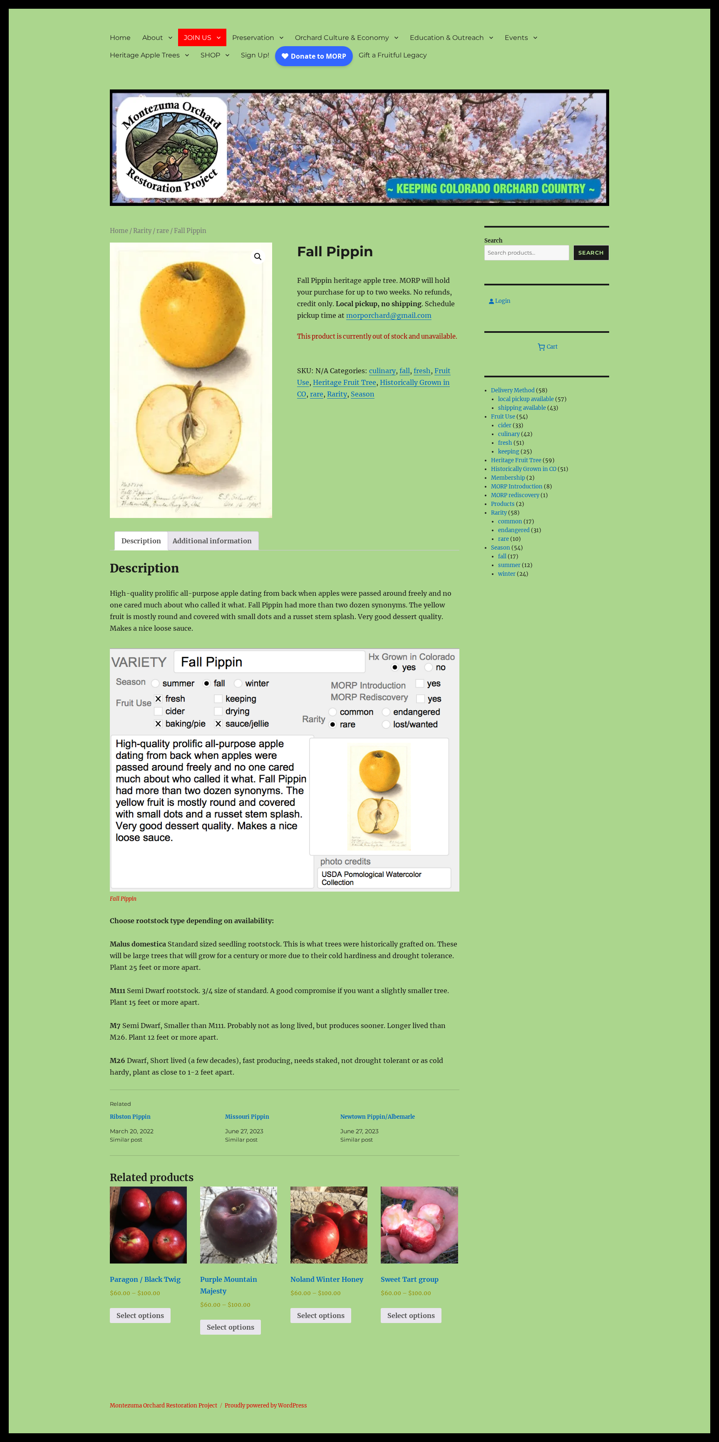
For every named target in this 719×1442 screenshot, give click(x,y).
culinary (382, 371)
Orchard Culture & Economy (342, 38)
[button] (257, 256)
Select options (140, 1315)
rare (162, 231)
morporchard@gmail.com (388, 315)
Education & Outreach (447, 38)
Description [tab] (141, 541)
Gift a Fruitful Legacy (393, 55)
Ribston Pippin (130, 1116)
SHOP (210, 55)
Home (120, 38)
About (152, 38)
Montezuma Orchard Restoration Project (163, 1405)
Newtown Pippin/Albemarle (377, 1116)
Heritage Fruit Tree (344, 382)
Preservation (253, 38)
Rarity (142, 231)
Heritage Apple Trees (145, 55)
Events (516, 38)
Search (493, 240)
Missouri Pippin (247, 1116)
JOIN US (197, 38)
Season (362, 394)
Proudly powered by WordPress (266, 1405)
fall (404, 371)
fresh (422, 371)
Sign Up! (255, 55)
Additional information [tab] (212, 541)
